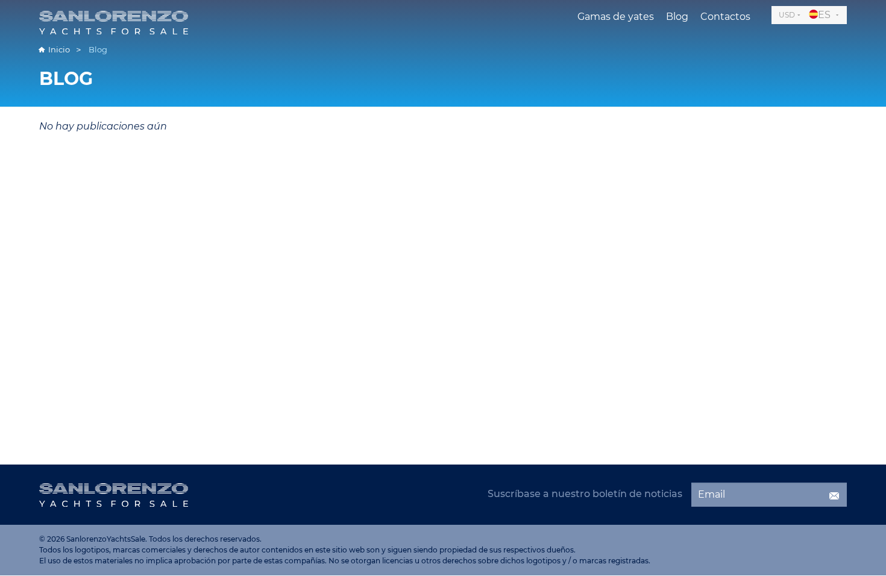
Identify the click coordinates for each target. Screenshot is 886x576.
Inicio (59, 49)
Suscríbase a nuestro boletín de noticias (585, 493)
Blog (677, 16)
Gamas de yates (615, 16)
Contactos (725, 16)
